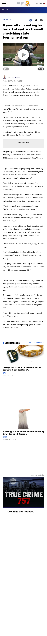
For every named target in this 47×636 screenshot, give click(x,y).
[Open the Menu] (4, 3)
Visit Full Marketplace (36, 343)
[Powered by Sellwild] (41, 475)
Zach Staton (15, 77)
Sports (7, 20)
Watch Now (40, 3)
